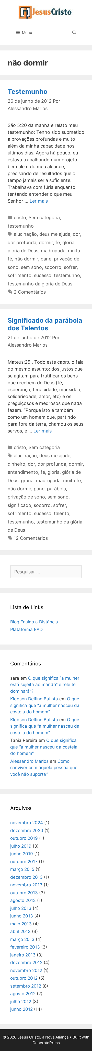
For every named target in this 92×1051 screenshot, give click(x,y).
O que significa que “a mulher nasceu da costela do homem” (44, 705)
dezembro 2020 (26, 830)
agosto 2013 (23, 900)
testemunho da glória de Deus (40, 283)
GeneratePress (46, 1042)
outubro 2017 (24, 861)
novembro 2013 (26, 884)
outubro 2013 (24, 892)
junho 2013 (21, 915)
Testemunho (27, 91)
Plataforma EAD (26, 629)
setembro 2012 (25, 986)
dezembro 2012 (26, 962)
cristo (20, 217)
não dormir (26, 258)
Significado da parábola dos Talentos (45, 324)
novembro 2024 (26, 822)
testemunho (21, 226)
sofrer (70, 267)
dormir (46, 242)
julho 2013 (20, 908)
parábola (56, 488)
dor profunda (22, 242)
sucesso (42, 275)
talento (61, 513)
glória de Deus (23, 250)
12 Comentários (31, 538)
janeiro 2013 (23, 954)
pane (46, 258)
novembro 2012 (26, 970)
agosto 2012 (23, 993)
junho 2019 (21, 853)
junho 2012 (21, 1009)
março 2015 (22, 869)
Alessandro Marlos (29, 761)
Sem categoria (44, 217)
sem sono (31, 267)
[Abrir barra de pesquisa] (74, 32)
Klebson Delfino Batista (34, 698)
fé (57, 242)
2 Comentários (30, 292)
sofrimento (19, 275)
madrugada (53, 250)
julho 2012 (20, 1001)
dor (76, 234)
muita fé (72, 480)
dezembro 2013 (26, 877)
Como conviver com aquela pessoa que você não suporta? (43, 768)
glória (68, 242)
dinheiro (16, 464)
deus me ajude (54, 234)
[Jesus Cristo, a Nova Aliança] (46, 12)
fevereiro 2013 (25, 947)
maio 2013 (21, 923)
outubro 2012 (24, 978)
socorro (52, 267)
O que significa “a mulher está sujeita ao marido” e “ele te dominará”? (44, 685)
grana (27, 480)
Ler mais (39, 201)
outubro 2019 (24, 838)
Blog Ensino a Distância (34, 621)
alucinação (25, 234)
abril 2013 (20, 931)
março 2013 (22, 939)
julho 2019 (20, 846)
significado (19, 505)
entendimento (23, 472)
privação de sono (26, 497)
